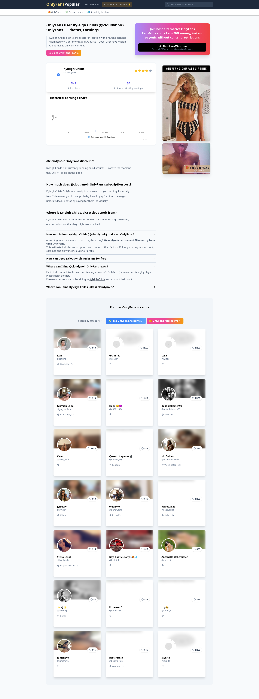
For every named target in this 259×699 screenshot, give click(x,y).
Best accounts (92, 4)
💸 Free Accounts (74, 12)
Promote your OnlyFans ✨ (117, 4)
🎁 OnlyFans (54, 12)
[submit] (172, 47)
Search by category (89, 320)
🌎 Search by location (98, 12)
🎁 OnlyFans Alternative (163, 320)
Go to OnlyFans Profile (65, 53)
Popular (63, 4)
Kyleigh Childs (97, 279)
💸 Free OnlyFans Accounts (124, 320)
